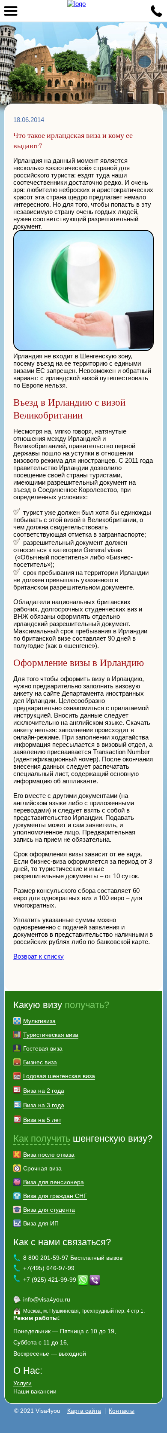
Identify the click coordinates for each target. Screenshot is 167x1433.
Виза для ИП (41, 1223)
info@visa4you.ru (46, 1299)
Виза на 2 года (43, 1090)
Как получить (41, 1138)
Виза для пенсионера (53, 1182)
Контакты (121, 1410)
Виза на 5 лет (42, 1119)
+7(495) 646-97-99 (49, 1268)
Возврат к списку (38, 956)
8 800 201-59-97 (156, 10)
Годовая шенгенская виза (59, 1075)
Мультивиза (39, 1020)
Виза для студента (49, 1209)
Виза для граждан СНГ (55, 1195)
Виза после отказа (49, 1154)
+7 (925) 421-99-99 (49, 1279)
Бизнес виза (40, 1062)
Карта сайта (84, 1410)
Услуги (22, 1383)
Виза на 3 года (43, 1105)
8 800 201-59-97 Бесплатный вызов (72, 1257)
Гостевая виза (43, 1048)
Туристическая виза (50, 1034)
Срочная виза (42, 1168)
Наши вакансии (35, 1391)
